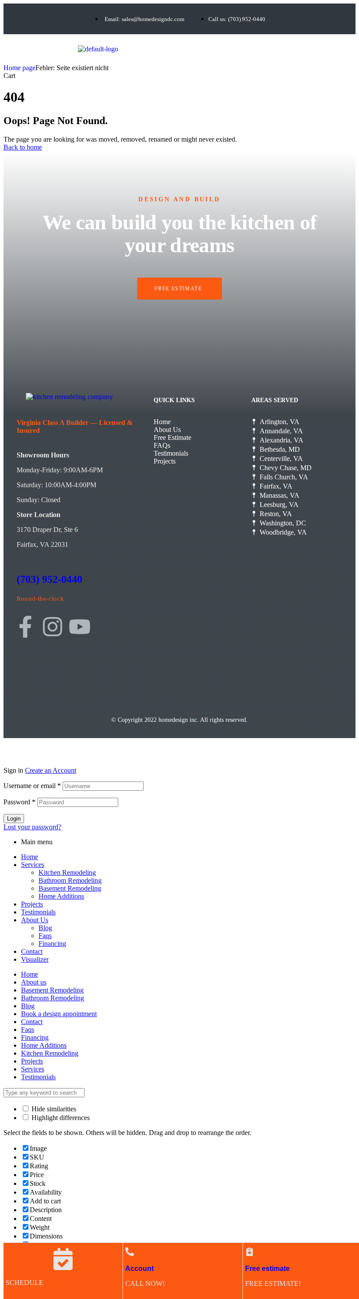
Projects (165, 461)
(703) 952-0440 (49, 579)
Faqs (45, 935)
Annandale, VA (281, 431)
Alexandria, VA (281, 440)
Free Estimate (172, 437)
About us (33, 982)
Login (14, 818)
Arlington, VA (279, 421)
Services (32, 864)
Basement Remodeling (70, 888)
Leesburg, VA (279, 504)
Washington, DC (283, 523)
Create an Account (50, 770)
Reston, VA (276, 513)
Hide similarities (53, 1109)
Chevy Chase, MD (286, 467)
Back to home (23, 147)
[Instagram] (52, 627)
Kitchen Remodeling (67, 872)
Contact (31, 951)
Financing (52, 943)
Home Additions (61, 896)
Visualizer (35, 959)
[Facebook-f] (25, 627)
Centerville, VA (281, 458)
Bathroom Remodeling (70, 880)
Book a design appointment (59, 1013)
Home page (19, 67)
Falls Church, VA (284, 477)
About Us (167, 429)
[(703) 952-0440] (22, 554)
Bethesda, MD (280, 449)
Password (19, 802)
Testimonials (171, 453)
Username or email (32, 785)
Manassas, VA (279, 495)
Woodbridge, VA (283, 532)
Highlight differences (60, 1117)
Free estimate (267, 1268)
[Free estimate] (249, 1251)
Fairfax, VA (276, 486)
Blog (45, 927)
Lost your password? (32, 827)
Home (162, 421)
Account (139, 1268)
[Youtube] (80, 627)
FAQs (162, 445)
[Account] (129, 1251)
